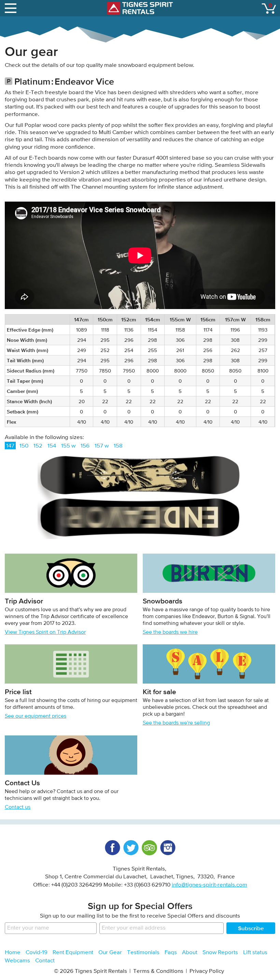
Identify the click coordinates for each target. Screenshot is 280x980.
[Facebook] (112, 847)
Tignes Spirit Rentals (140, 8)
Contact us (17, 807)
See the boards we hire (170, 632)
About (189, 952)
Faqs (171, 952)
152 (37, 446)
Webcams (17, 961)
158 (118, 446)
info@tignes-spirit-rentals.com (209, 885)
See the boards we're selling (176, 723)
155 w (68, 446)
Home (12, 952)
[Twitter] (131, 847)
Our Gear (110, 952)
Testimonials (143, 952)
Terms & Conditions (158, 971)
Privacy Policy (207, 971)
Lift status (255, 952)
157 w (102, 446)
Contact (45, 961)
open (11, 8)
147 (10, 446)
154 (51, 446)
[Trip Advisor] (149, 847)
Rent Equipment (73, 952)
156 (85, 446)
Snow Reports (220, 952)
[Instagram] (168, 847)
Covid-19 (36, 952)
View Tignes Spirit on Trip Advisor (45, 632)
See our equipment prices (35, 716)
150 (23, 446)
